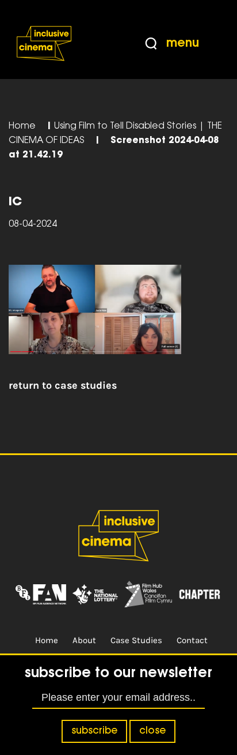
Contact (192, 640)
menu (182, 43)
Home (22, 126)
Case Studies (136, 640)
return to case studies (63, 385)
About (84, 640)
